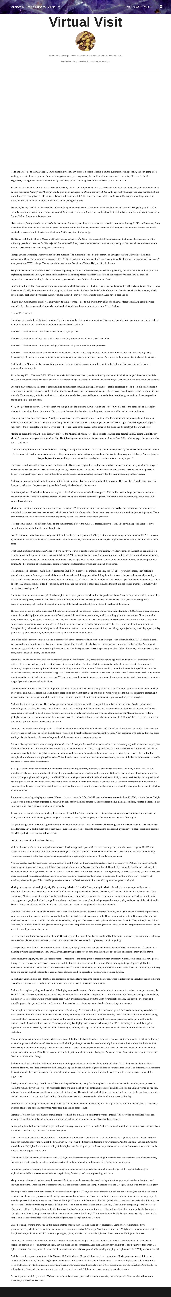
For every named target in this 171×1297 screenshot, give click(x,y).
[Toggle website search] (155, 7)
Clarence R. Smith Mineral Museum (34, 7)
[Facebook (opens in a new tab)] (161, 6)
